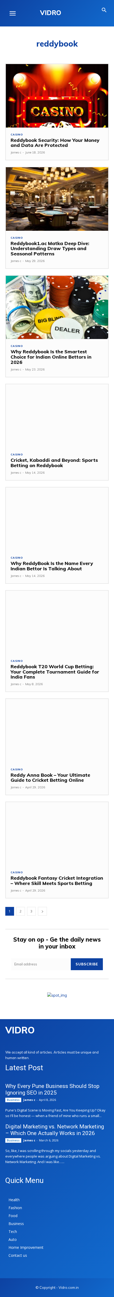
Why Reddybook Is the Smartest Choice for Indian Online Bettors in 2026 (51, 357)
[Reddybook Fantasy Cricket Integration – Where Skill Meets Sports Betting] (57, 833)
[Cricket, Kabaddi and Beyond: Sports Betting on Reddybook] (57, 416)
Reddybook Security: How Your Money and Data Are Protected (55, 142)
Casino (17, 134)
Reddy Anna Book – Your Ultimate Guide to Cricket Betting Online (50, 777)
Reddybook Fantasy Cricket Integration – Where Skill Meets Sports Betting (57, 880)
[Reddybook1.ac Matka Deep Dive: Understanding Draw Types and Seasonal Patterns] (57, 199)
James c (16, 152)
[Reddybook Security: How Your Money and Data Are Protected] (57, 95)
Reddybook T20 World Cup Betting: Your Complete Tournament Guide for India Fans (55, 671)
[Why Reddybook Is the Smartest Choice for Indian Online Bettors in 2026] (57, 307)
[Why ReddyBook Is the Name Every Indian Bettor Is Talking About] (57, 519)
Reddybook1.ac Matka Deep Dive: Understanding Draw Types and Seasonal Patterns (50, 248)
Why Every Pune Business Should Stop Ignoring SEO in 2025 (52, 1089)
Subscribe (87, 964)
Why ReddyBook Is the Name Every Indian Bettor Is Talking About (52, 566)
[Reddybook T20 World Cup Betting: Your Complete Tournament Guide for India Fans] (57, 622)
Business (13, 1100)
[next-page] (42, 911)
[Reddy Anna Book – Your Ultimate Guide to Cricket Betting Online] (57, 730)
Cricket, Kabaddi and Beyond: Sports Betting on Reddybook (54, 462)
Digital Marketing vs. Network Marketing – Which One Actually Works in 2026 (54, 1129)
